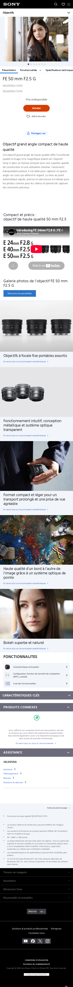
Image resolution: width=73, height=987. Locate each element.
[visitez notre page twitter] (40, 941)
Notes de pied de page (57, 807)
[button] (28, 64)
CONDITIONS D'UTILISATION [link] (36, 960)
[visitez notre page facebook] (32, 941)
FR (41, 911)
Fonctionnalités (29, 70)
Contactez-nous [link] (37, 933)
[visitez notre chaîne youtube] (25, 941)
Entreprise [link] (56, 928)
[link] (19, 293)
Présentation (9, 70)
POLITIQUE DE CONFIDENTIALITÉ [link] (36, 964)
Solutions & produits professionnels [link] (30, 928)
